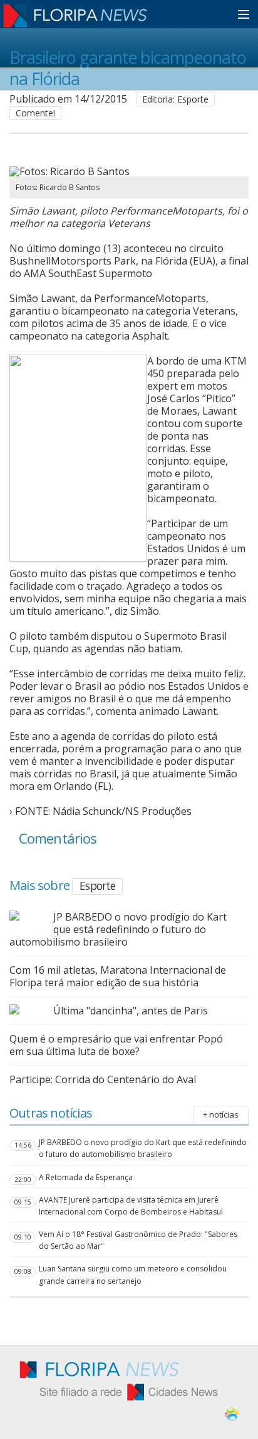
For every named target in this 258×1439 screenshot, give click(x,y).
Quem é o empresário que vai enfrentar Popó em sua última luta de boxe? (116, 1045)
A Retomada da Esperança (86, 1177)
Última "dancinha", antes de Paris (130, 1010)
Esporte (97, 885)
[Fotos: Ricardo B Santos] (114, 171)
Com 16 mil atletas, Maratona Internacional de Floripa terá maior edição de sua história (117, 976)
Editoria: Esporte (175, 99)
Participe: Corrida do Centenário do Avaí (102, 1079)
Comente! (35, 113)
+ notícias (221, 1114)
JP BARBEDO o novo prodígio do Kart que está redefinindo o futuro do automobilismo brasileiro (118, 929)
